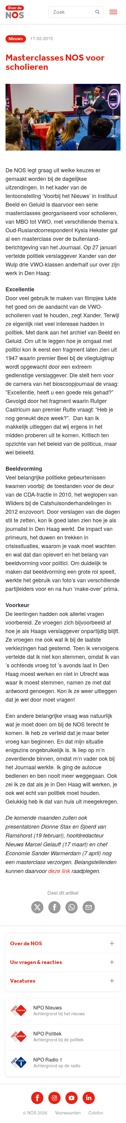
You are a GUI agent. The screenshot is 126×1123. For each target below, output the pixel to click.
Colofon (95, 1113)
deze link (58, 871)
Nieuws (16, 38)
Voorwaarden (68, 1113)
